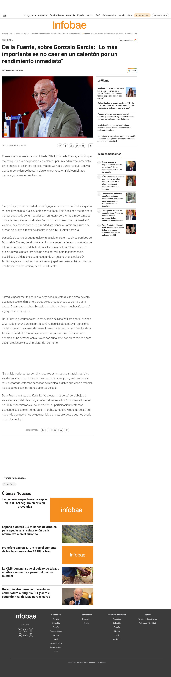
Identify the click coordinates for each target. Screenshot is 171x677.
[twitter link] (25, 630)
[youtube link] (20, 635)
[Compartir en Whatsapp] (59, 145)
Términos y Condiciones (147, 619)
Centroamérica (109, 15)
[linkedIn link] (31, 635)
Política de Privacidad (147, 623)
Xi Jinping (124, 34)
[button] (4, 15)
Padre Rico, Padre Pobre (109, 34)
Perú (98, 15)
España (80, 15)
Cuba (129, 15)
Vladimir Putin (70, 34)
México (90, 15)
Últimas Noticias (56, 647)
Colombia (70, 15)
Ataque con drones (17, 34)
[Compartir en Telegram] (83, 145)
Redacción (86, 619)
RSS (56, 651)
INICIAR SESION (160, 15)
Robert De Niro (92, 34)
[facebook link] (20, 630)
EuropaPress (9, 484)
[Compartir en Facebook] (65, 145)
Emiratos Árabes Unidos (36, 34)
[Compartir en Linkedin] (77, 145)
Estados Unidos (57, 15)
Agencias (7, 40)
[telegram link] (25, 635)
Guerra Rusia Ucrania (55, 34)
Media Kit (117, 639)
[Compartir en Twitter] (71, 145)
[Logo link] (69, 24)
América (56, 619)
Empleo (86, 623)
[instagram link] (31, 630)
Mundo (122, 15)
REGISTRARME (142, 15)
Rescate (133, 34)
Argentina (42, 15)
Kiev (7, 34)
